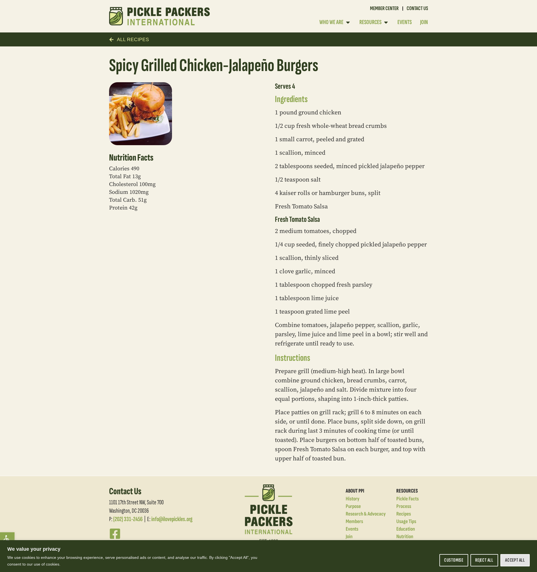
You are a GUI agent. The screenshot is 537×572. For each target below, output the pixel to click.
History (352, 499)
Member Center (384, 8)
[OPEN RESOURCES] (386, 22)
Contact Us (417, 8)
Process (403, 506)
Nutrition (404, 536)
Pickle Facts (407, 499)
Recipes (403, 514)
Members (354, 521)
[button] (7, 539)
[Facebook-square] (115, 534)
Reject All (484, 560)
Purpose (353, 506)
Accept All (515, 560)
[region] (268, 556)
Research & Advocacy (366, 514)
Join (349, 536)
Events (352, 529)
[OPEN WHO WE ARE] (348, 22)
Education (405, 529)
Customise (453, 560)
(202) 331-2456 (128, 519)
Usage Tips (406, 521)
